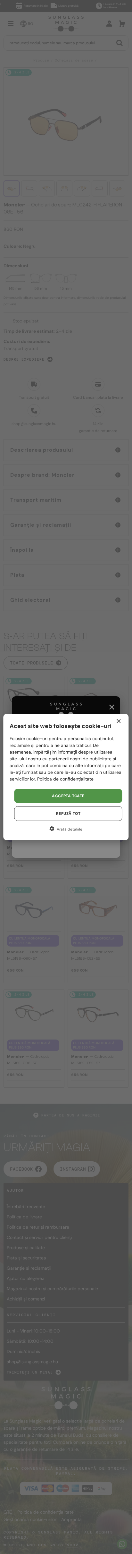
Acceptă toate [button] (68, 795)
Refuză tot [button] (68, 813)
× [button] (118, 721)
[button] (66, 829)
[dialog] (66, 777)
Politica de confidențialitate (65, 779)
